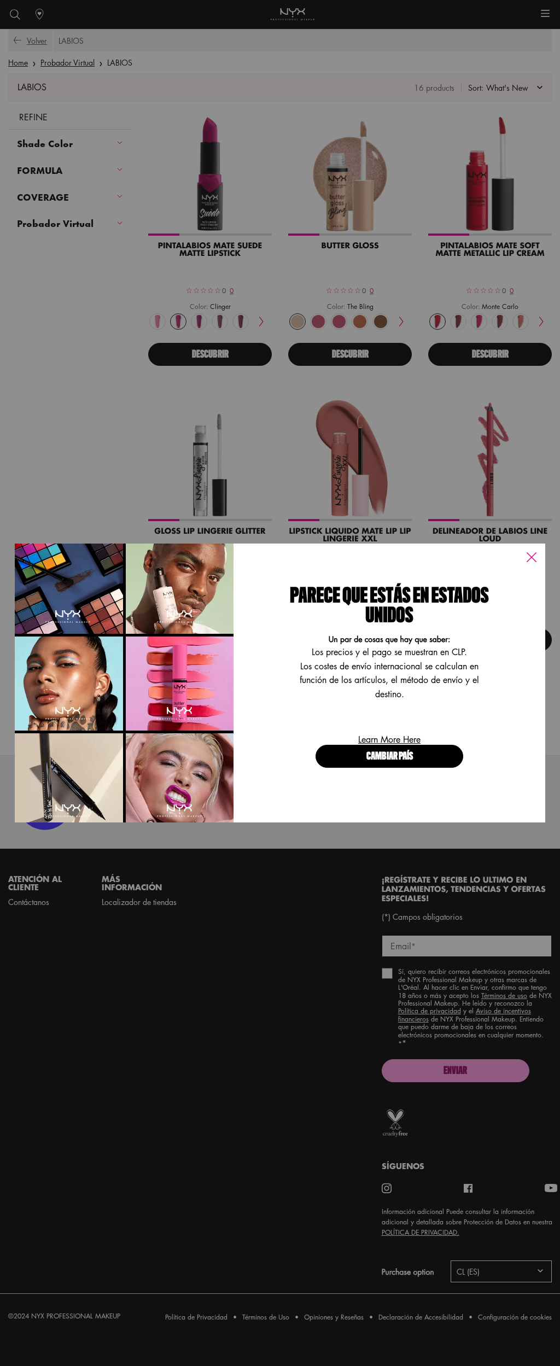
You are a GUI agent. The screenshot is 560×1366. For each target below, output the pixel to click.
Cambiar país (389, 757)
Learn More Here (389, 739)
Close (531, 557)
